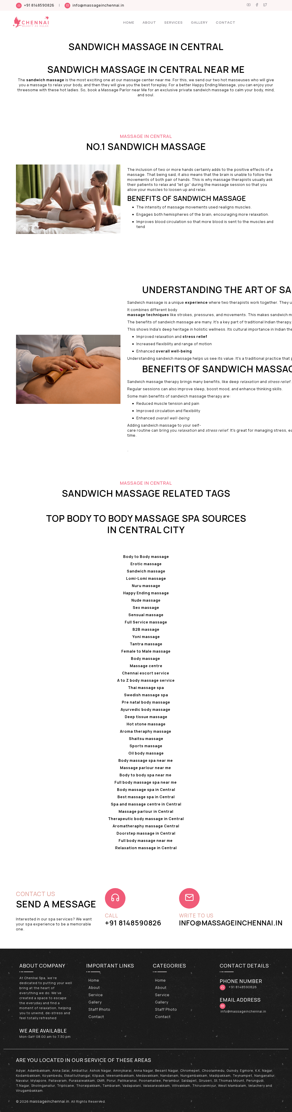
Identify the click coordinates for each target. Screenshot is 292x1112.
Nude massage (146, 600)
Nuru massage (146, 585)
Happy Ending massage (146, 592)
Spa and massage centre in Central (146, 804)
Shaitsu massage (146, 738)
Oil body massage (146, 753)
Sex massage (146, 607)
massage (136, 314)
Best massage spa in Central (146, 796)
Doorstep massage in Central (146, 833)
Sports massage (146, 745)
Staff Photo (99, 1009)
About (149, 22)
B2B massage (146, 629)
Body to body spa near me (146, 775)
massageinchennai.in (49, 1101)
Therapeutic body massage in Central (146, 818)
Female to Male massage (146, 651)
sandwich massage (45, 79)
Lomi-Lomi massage (146, 578)
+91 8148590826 (39, 5)
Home (128, 22)
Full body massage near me (146, 840)
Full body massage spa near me (146, 782)
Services (173, 22)
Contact (225, 22)
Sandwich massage (146, 571)
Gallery (199, 22)
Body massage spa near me (146, 760)
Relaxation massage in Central (146, 847)
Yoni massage (146, 636)
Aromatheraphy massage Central (146, 825)
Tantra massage (146, 643)
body (172, 309)
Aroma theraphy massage (146, 731)
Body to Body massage (146, 556)
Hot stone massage (146, 724)
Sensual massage (146, 614)
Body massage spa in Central (146, 789)
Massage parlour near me (146, 767)
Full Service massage (146, 622)
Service (96, 994)
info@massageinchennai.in (98, 5)
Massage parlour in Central (146, 811)
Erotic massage (146, 563)
